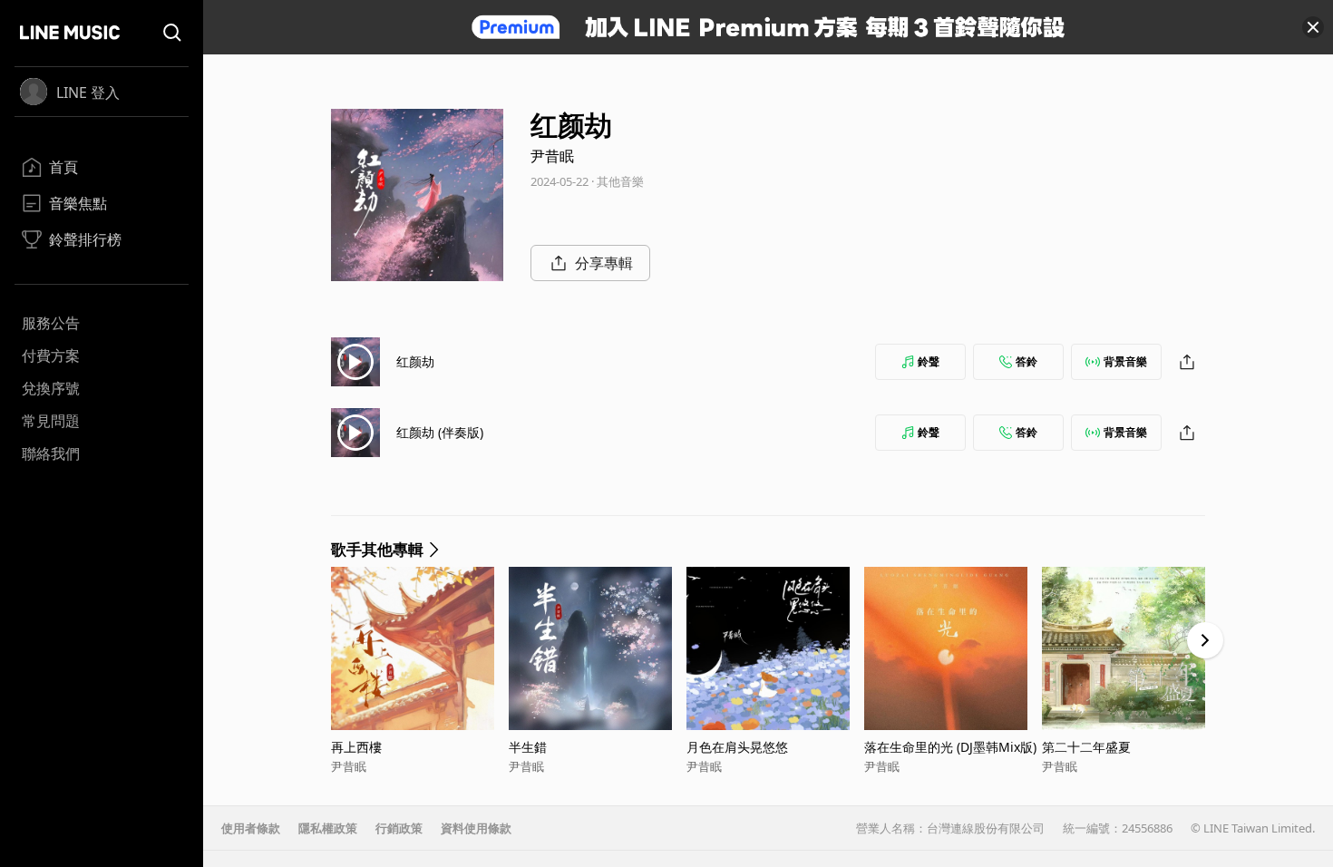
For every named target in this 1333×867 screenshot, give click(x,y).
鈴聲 (928, 361)
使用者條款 (250, 828)
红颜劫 (415, 361)
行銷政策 (399, 828)
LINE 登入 (88, 92)
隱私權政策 (327, 828)
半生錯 (528, 747)
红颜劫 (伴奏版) (439, 432)
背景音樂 (1125, 361)
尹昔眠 (552, 156)
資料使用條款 (476, 828)
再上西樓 (356, 747)
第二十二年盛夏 (1086, 747)
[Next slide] (1205, 640)
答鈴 (1026, 361)
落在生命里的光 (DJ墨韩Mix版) (950, 747)
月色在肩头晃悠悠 (737, 747)
